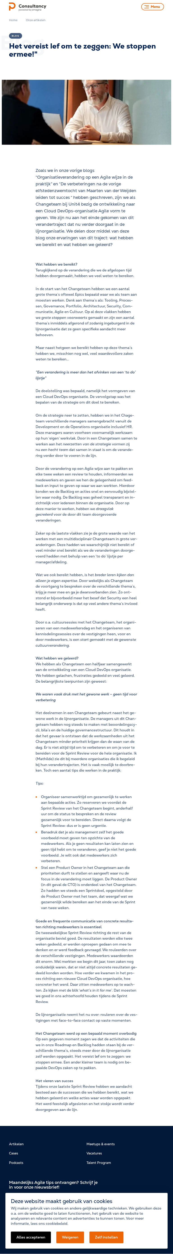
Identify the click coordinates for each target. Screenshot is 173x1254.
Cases (13, 1153)
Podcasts (16, 1163)
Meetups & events (100, 1144)
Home (13, 20)
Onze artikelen (36, 20)
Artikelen (16, 1144)
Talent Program (98, 1163)
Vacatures (94, 1153)
